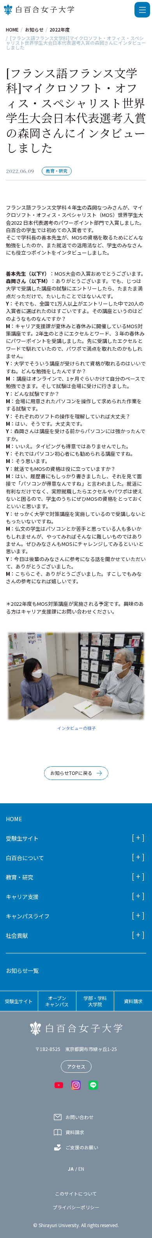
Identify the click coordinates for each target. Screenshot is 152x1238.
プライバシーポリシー (76, 1207)
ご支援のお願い (81, 1147)
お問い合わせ (79, 1117)
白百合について (25, 857)
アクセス (76, 1066)
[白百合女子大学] (39, 10)
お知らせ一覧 (22, 970)
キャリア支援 (22, 896)
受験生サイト (22, 838)
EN (81, 1168)
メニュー (142, 9)
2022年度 (59, 29)
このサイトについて (76, 1194)
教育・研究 (19, 877)
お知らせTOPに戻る (71, 772)
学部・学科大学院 (95, 1001)
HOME (12, 29)
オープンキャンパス (57, 1001)
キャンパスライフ (27, 916)
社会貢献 (17, 935)
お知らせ (34, 29)
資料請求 (133, 1001)
